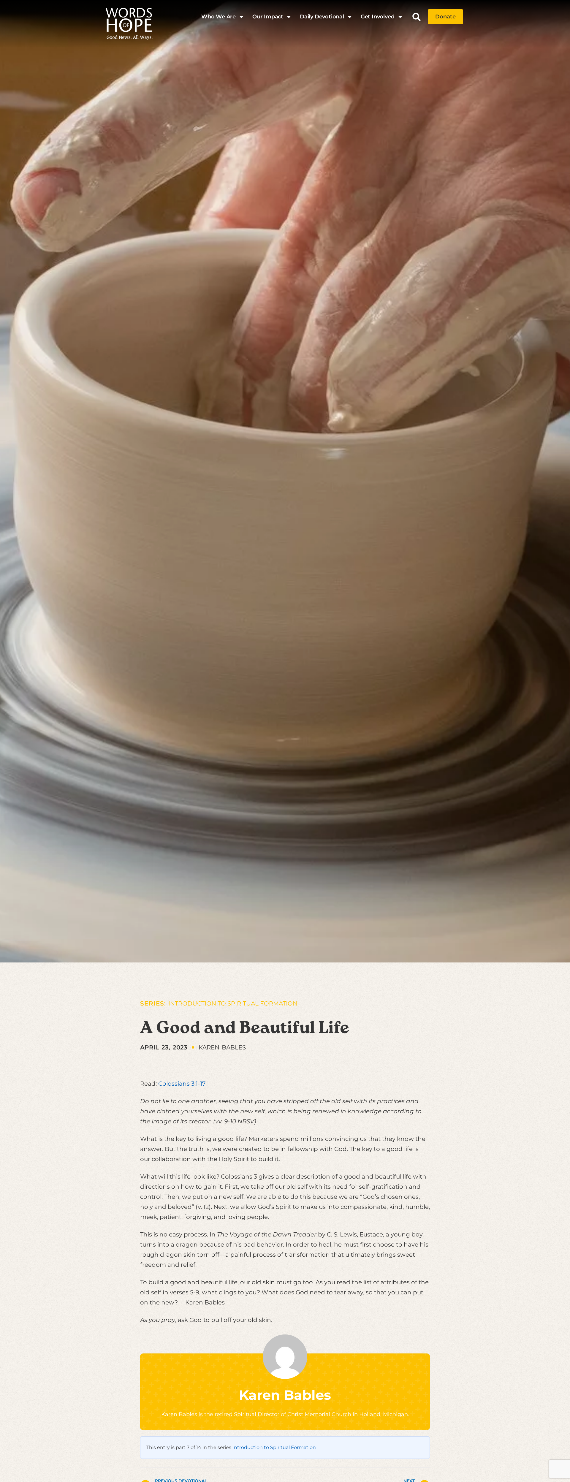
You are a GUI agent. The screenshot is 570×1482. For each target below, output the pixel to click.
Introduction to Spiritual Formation (232, 1003)
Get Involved (378, 16)
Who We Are (218, 16)
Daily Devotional (322, 16)
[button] (416, 16)
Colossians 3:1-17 (182, 1083)
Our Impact (267, 16)
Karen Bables (285, 1395)
